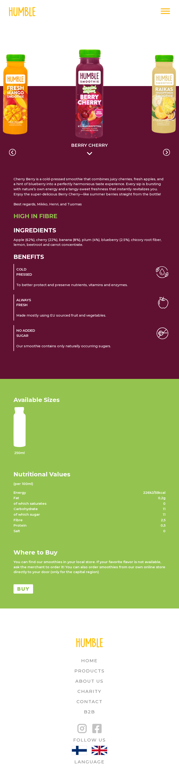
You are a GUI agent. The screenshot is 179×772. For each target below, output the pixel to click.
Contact (89, 701)
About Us (89, 681)
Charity (89, 691)
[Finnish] (79, 751)
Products (89, 671)
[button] (12, 152)
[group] (89, 104)
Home (89, 660)
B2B (89, 712)
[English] (99, 751)
